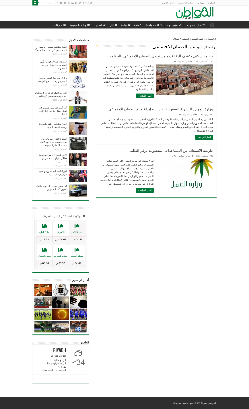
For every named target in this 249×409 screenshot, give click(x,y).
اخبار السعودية (194, 25)
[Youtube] (68, 3)
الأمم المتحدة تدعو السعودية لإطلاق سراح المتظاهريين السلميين (53, 158)
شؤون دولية (172, 25)
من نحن (200, 2)
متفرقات (58, 25)
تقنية (136, 25)
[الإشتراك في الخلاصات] (97, 46)
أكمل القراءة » (144, 96)
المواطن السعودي (212, 24)
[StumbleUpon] (61, 3)
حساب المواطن (184, 156)
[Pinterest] (76, 3)
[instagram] (57, 3)
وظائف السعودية (78, 25)
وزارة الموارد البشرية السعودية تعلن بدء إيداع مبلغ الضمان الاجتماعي (160, 109)
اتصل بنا (211, 2)
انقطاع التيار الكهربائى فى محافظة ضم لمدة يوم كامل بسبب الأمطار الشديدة (53, 142)
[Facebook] (83, 3)
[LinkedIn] (72, 3)
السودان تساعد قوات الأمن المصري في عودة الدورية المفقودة (53, 65)
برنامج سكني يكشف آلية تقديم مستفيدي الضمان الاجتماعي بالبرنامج (161, 56)
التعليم (99, 25)
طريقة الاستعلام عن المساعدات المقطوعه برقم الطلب (171, 151)
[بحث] (35, 2)
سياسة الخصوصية (185, 2)
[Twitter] (79, 3)
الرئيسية (212, 38)
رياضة (124, 25)
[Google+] (87, 3)
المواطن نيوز (210, 403)
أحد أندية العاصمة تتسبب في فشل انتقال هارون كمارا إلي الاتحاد (53, 111)
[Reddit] (65, 3)
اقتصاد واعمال (152, 25)
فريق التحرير (168, 2)
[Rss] (91, 3)
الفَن (112, 25)
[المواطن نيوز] (195, 12)
